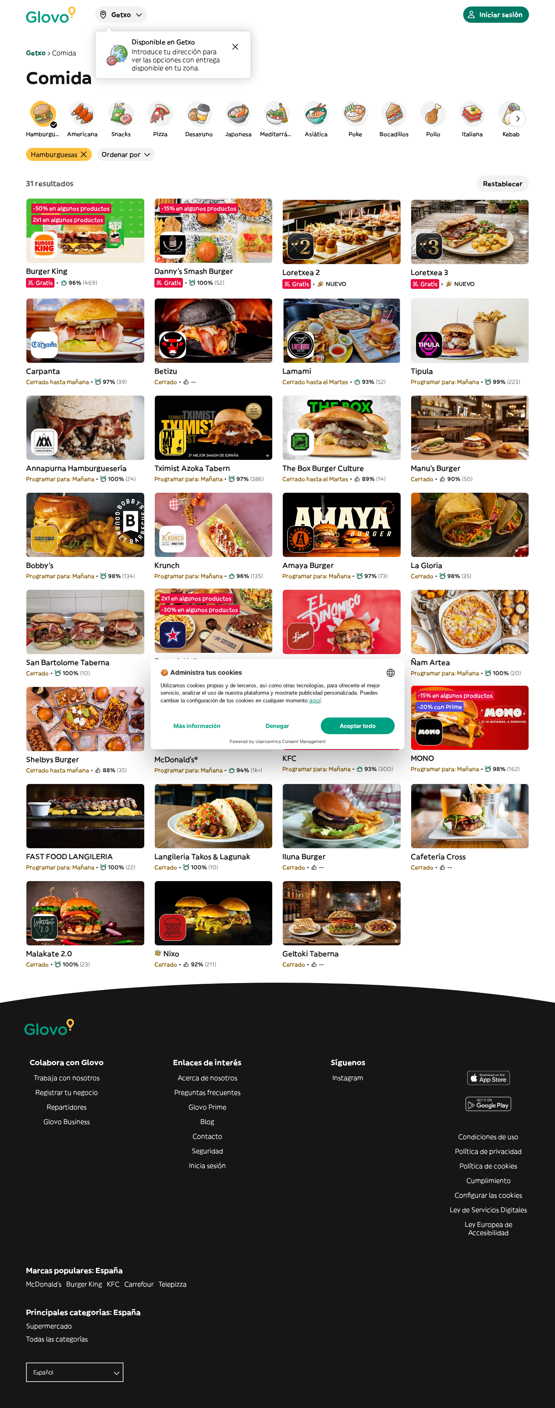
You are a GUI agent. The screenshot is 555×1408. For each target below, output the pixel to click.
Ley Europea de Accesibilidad (488, 1228)
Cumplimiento (488, 1180)
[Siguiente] (517, 118)
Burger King (84, 1284)
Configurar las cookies (488, 1195)
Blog (207, 1122)
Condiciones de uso (488, 1137)
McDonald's (43, 1284)
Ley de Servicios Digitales (488, 1210)
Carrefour (139, 1284)
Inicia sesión (207, 1165)
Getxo (36, 53)
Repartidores (67, 1107)
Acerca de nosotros (207, 1078)
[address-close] (235, 47)
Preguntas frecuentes (207, 1092)
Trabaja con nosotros (67, 1078)
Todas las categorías (57, 1339)
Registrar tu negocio (66, 1092)
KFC (113, 1284)
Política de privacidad (488, 1151)
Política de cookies (488, 1166)
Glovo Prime (207, 1107)
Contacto (207, 1136)
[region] (277, 118)
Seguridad (207, 1151)
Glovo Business (66, 1122)
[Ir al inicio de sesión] (51, 14)
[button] (43, 118)
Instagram (347, 1078)
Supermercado (49, 1326)
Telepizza (172, 1284)
